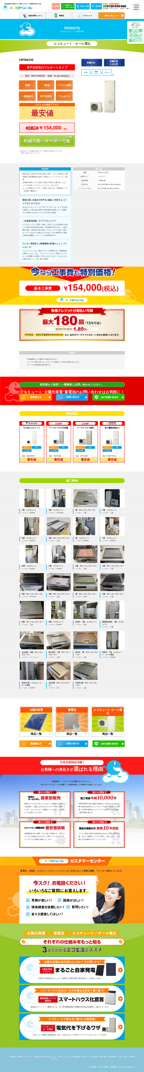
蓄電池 (61, 15)
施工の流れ (103, 1056)
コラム (89, 1056)
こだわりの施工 (122, 1056)
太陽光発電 (13, 1056)
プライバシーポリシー (127, 1067)
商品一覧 (47, 1056)
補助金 (57, 6)
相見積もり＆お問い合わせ (69, 6)
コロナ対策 (92, 1067)
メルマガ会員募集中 (74, 1056)
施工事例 (98, 6)
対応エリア (62, 1056)
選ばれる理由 (84, 6)
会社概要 (113, 1067)
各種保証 (132, 1056)
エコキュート (87, 15)
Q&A (83, 1056)
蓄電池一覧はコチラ (111, 15)
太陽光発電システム (35, 15)
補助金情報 (112, 1056)
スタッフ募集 (103, 1067)
